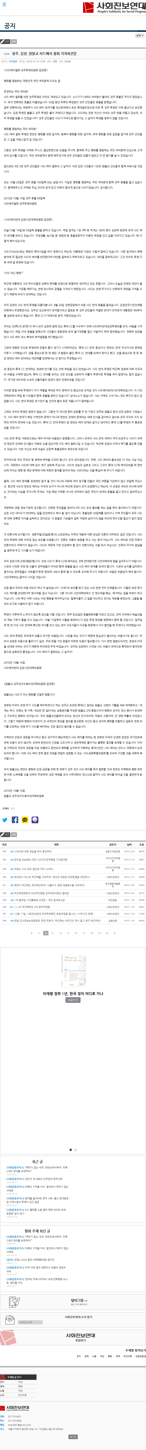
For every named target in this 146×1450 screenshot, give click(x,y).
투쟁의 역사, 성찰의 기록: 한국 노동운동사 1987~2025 (73, 994)
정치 (79, 1356)
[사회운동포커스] (15, 1167)
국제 (118, 1356)
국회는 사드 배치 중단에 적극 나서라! (31, 869)
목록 (14, 41)
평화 (110, 1356)
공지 (10, 25)
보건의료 (128, 1356)
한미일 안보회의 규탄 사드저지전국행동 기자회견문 (38, 859)
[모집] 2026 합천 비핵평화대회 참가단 (34, 1259)
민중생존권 (141, 1356)
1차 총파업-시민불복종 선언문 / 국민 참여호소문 (37, 900)
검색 (143, 8)
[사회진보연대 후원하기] (73, 1337)
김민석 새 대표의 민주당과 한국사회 (43, 1178)
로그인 (73, 1437)
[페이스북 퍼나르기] (14, 819)
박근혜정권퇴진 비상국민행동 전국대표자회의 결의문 (39, 893)
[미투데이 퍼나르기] (35, 819)
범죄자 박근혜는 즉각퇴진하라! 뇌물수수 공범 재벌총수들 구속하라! (47, 885)
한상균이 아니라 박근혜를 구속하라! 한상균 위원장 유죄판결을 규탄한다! (50, 877)
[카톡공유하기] (24, 819)
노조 (2, 1395)
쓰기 (7, 41)
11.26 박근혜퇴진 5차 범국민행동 (30, 906)
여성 (102, 1356)
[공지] (9, 1259)
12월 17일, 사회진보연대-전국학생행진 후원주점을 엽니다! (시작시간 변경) (52, 913)
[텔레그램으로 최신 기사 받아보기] (73, 1302)
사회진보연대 (114, 7)
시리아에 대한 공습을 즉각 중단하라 (31, 851)
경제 (86, 1356)
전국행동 (13, 61)
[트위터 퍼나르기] (4, 819)
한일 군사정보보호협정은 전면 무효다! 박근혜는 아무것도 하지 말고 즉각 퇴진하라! (55, 920)
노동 (94, 1356)
